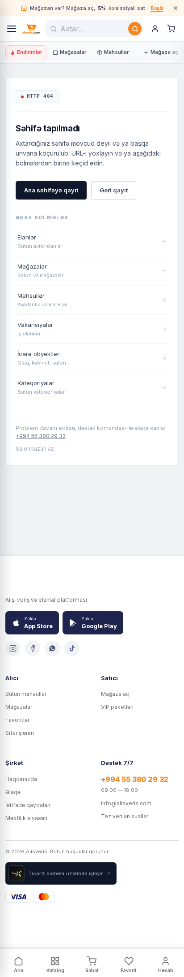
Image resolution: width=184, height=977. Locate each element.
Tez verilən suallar (124, 816)
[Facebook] (32, 648)
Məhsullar (116, 52)
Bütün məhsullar (25, 693)
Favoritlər (17, 719)
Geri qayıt (114, 190)
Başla (157, 8)
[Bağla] (175, 8)
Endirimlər (29, 52)
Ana (18, 970)
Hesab (165, 970)
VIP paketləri (117, 706)
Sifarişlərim (19, 732)
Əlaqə (13, 792)
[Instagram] (13, 648)
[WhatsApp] (52, 648)
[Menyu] (11, 28)
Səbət (92, 970)
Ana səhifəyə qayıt (51, 190)
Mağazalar (73, 52)
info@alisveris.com (126, 803)
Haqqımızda (21, 779)
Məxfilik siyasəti (26, 818)
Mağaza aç (164, 52)
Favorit (129, 970)
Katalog (55, 970)
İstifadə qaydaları (27, 805)
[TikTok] (71, 648)
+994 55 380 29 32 (41, 436)
